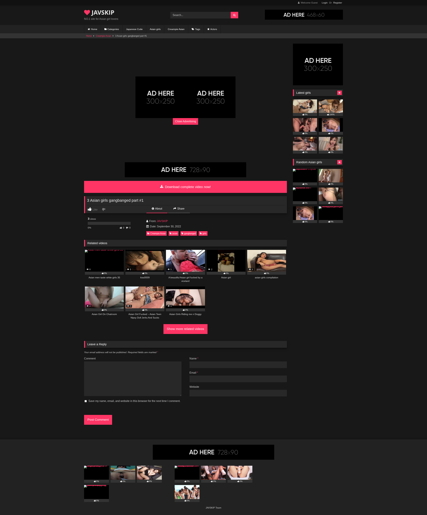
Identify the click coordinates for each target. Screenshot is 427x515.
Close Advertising (185, 121)
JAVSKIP (102, 12)
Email (193, 372)
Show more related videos (185, 329)
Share (180, 208)
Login (325, 2)
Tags (197, 29)
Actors (213, 29)
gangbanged (190, 233)
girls (204, 233)
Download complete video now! (187, 187)
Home (94, 29)
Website (194, 386)
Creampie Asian (176, 29)
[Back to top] (416, 505)
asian (174, 233)
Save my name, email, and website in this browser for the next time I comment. (134, 401)
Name (193, 358)
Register (337, 2)
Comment (90, 358)
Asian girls (155, 29)
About (158, 208)
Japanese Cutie (134, 29)
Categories (113, 29)
